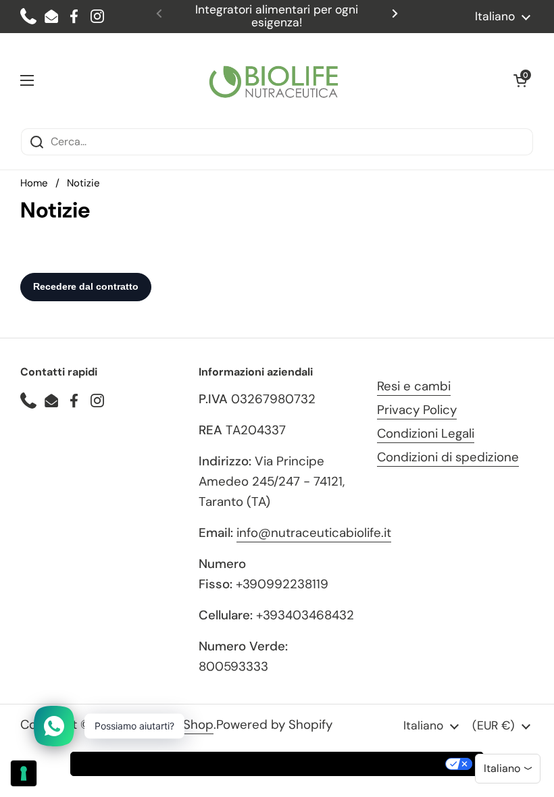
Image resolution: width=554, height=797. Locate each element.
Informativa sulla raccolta (148, 764)
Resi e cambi (414, 386)
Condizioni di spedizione (448, 456)
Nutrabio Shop (171, 724)
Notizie (83, 183)
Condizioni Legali (425, 433)
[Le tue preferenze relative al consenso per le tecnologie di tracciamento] (23, 773)
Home (34, 183)
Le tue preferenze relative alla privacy (336, 764)
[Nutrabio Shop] (274, 80)
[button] (520, 80)
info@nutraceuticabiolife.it (313, 532)
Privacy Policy (417, 409)
